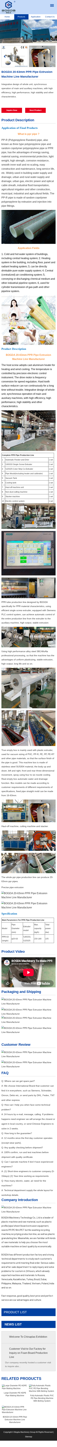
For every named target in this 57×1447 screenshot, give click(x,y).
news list (13, 1324)
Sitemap (28, 1437)
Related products (21, 1378)
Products (21, 17)
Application (36, 17)
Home (7, 17)
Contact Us (50, 17)
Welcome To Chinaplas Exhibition (28, 1336)
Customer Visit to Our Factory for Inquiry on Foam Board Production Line (28, 1352)
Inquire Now (11, 110)
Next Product (35, 110)
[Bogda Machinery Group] (8, 7)
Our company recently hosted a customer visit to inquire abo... (28, 1364)
